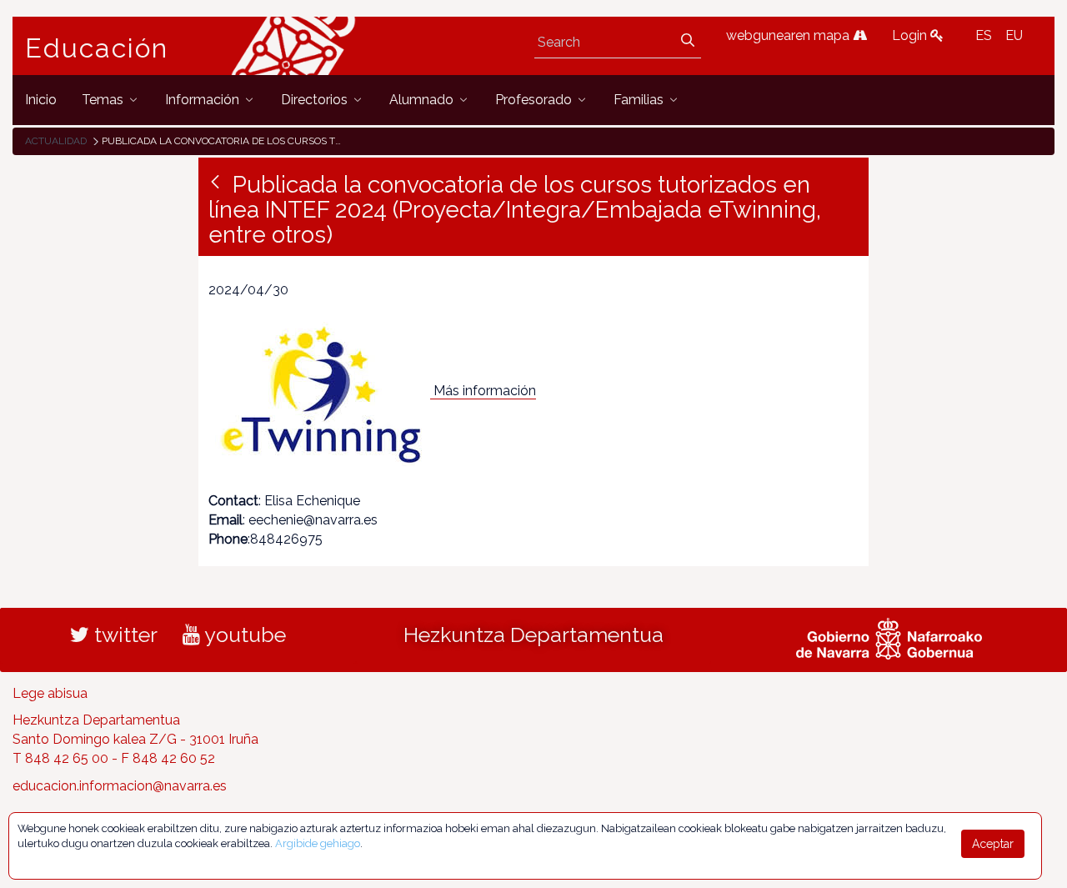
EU (1014, 35)
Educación (96, 48)
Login (911, 35)
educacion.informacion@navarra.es (120, 786)
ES (983, 35)
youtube (243, 634)
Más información (484, 391)
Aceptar (993, 843)
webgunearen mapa (789, 35)
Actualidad (56, 141)
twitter (123, 634)
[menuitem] (41, 99)
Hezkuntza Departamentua (533, 634)
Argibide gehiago (317, 843)
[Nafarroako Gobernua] (889, 636)
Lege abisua (50, 693)
